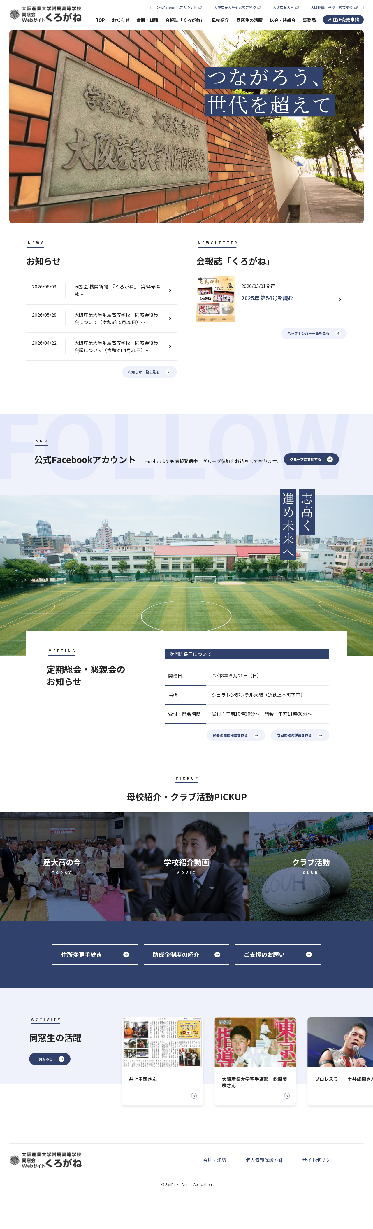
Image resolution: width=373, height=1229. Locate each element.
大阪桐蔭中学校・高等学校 (332, 7)
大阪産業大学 (283, 7)
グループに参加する (305, 459)
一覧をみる (44, 1058)
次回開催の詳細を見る (294, 735)
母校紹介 (220, 20)
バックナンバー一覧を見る (308, 333)
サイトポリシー (318, 1159)
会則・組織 (214, 1159)
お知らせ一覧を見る (143, 371)
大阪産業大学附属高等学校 (235, 7)
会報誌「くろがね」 (185, 20)
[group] (155, 1061)
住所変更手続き (81, 954)
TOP (100, 20)
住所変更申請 (346, 19)
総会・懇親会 (283, 20)
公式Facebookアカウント (176, 7)
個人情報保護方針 (264, 1159)
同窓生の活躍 (249, 20)
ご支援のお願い (264, 954)
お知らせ (120, 20)
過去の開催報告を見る (230, 735)
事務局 (309, 20)
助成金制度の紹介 (176, 954)
